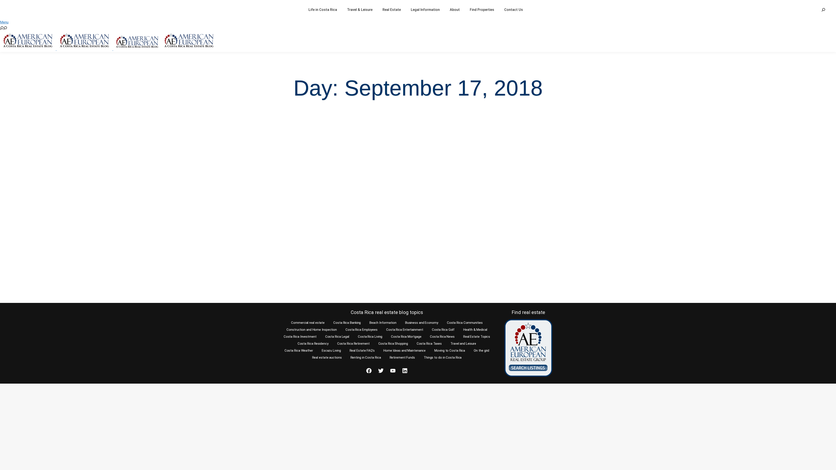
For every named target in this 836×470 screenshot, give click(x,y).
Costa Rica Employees (362, 330)
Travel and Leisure (463, 344)
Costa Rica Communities (465, 323)
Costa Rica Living (370, 337)
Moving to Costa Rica (449, 350)
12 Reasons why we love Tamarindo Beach (56, 263)
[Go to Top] (829, 463)
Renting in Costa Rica (366, 357)
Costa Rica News (442, 337)
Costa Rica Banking (347, 323)
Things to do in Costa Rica (443, 357)
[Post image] (106, 181)
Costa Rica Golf (443, 330)
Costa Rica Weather (299, 350)
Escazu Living (331, 350)
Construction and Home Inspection (312, 330)
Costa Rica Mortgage (406, 337)
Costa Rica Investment (300, 337)
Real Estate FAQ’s (362, 350)
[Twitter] (380, 370)
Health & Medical (475, 330)
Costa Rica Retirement (353, 344)
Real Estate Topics (476, 337)
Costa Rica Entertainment (404, 330)
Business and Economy (421, 323)
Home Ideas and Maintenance (404, 350)
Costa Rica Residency (313, 344)
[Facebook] (368, 370)
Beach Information (382, 323)
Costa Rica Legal (337, 337)
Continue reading (26, 291)
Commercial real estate (308, 323)
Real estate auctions (327, 357)
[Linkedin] (404, 370)
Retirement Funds (402, 357)
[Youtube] (392, 370)
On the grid (481, 350)
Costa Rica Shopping (393, 344)
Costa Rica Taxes (429, 344)
